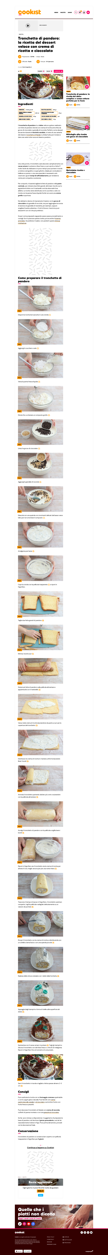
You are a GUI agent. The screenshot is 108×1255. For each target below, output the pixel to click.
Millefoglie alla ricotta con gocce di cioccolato (77, 135)
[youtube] (29, 1224)
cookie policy (50, 1239)
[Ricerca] (75, 12)
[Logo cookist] (29, 12)
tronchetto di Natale (33, 135)
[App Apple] (19, 1251)
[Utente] (84, 12)
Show (70, 12)
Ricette (62, 12)
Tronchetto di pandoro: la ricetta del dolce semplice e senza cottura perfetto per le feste (78, 97)
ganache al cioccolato (51, 1112)
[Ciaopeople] (89, 1251)
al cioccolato (40, 1102)
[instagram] (24, 1224)
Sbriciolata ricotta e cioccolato (75, 171)
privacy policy (50, 1237)
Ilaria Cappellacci (27, 67)
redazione (49, 1242)
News (56, 12)
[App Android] (27, 1251)
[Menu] (88, 12)
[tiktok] (20, 1224)
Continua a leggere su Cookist (40, 1147)
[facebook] (33, 1224)
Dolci (19, 1177)
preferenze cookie (51, 1244)
